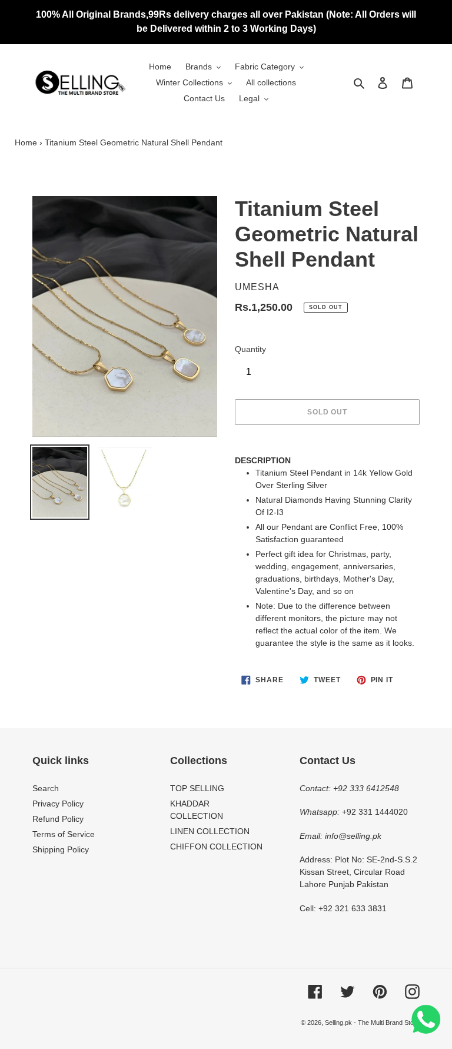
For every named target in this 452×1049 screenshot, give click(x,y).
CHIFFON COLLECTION (216, 846)
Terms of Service (63, 834)
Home (26, 142)
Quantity (250, 349)
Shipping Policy (60, 849)
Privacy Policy (58, 803)
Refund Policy (58, 819)
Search (45, 788)
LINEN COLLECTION (210, 831)
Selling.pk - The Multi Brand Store (372, 1022)
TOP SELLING (197, 788)
